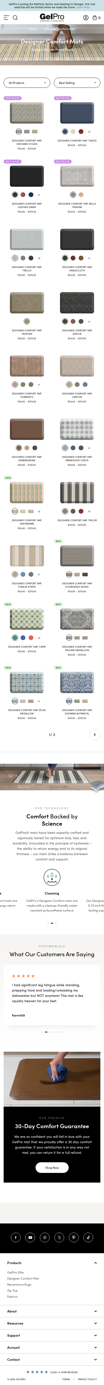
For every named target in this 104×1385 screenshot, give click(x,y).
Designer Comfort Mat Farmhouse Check (77, 458)
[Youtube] (30, 1237)
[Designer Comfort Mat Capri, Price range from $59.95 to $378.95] (27, 619)
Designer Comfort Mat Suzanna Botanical (77, 711)
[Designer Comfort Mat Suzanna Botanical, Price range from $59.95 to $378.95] (77, 682)
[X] (59, 1237)
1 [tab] (48, 923)
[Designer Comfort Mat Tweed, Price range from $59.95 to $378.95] (77, 113)
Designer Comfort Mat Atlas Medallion (27, 711)
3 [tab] (56, 923)
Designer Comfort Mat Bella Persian (77, 205)
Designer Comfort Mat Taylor (77, 520)
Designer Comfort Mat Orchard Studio (27, 142)
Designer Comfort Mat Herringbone (27, 458)
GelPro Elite (15, 1272)
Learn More (83, 7)
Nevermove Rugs (19, 1284)
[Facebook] (16, 1237)
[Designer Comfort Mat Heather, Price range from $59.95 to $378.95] (27, 302)
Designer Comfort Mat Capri (27, 646)
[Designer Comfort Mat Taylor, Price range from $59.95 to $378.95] (77, 492)
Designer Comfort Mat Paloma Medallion (77, 648)
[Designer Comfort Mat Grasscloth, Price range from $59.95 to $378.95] (77, 239)
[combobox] (27, 83)
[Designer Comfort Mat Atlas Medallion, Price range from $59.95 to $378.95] (27, 682)
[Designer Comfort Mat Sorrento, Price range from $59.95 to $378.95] (27, 366)
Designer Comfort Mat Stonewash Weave (77, 585)
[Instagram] (45, 1237)
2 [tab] (52, 923)
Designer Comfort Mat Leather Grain (27, 205)
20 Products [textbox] (16, 83)
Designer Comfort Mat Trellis (27, 268)
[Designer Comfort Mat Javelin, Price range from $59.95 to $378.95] (77, 302)
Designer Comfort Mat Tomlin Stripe (27, 585)
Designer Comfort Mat (23, 1278)
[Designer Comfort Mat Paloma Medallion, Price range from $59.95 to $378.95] (77, 619)
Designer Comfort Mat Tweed (77, 140)
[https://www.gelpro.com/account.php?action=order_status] (86, 17)
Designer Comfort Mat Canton (77, 395)
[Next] (94, 734)
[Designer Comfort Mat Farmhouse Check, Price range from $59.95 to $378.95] (77, 429)
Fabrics (12, 1296)
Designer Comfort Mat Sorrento (27, 395)
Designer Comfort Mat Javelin (77, 332)
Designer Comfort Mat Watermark (27, 521)
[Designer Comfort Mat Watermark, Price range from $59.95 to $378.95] (27, 492)
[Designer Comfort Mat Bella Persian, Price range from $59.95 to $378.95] (77, 176)
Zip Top (12, 1290)
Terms (66, 1379)
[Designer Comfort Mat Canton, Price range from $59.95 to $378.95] (77, 366)
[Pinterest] (74, 1237)
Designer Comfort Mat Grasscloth (77, 268)
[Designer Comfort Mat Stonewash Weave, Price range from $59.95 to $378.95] (77, 556)
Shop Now (52, 1168)
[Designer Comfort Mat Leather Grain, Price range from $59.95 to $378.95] (27, 176)
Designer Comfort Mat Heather (27, 332)
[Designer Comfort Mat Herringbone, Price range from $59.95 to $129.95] (27, 429)
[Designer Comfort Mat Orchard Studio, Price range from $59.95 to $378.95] (27, 113)
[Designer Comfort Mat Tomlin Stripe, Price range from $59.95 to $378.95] (27, 556)
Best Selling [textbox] (66, 83)
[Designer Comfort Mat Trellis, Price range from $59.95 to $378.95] (27, 239)
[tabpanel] (52, 891)
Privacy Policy (87, 1379)
